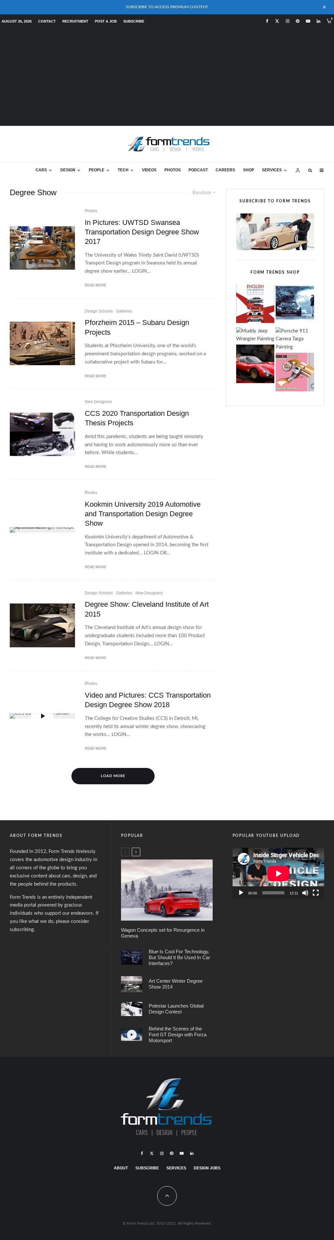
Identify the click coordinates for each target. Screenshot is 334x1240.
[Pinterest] (298, 21)
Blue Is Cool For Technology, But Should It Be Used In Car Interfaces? (179, 957)
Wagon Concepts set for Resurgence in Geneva (163, 933)
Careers (225, 170)
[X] (277, 21)
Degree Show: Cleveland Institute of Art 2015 (147, 609)
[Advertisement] (167, 77)
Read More (95, 285)
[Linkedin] (318, 21)
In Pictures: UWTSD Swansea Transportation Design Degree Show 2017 (142, 232)
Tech (123, 170)
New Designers (98, 401)
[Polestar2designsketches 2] (131, 1009)
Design (67, 170)
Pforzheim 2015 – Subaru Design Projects (137, 327)
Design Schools (99, 311)
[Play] (241, 893)
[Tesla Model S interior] (131, 957)
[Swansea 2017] (42, 248)
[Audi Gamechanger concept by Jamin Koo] (42, 530)
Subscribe (133, 21)
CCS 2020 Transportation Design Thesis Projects (137, 418)
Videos (149, 170)
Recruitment (75, 21)
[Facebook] (267, 21)
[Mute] (305, 893)
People (96, 170)
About (121, 1168)
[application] (278, 873)
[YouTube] (308, 21)
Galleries (124, 311)
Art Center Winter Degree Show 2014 (176, 984)
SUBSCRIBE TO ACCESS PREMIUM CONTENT (167, 7)
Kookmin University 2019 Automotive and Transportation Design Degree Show (143, 514)
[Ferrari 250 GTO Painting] (295, 305)
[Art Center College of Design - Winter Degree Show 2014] (131, 984)
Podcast (198, 170)
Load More (113, 776)
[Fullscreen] (315, 893)
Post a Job (106, 21)
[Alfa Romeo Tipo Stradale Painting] (255, 365)
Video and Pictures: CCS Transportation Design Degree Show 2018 (148, 700)
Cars (41, 170)
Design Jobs (207, 1168)
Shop (248, 170)
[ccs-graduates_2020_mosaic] (42, 434)
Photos (172, 170)
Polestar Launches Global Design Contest (176, 1008)
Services (272, 170)
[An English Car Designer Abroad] (255, 305)
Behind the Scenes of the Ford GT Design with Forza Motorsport (177, 1034)
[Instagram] (287, 21)
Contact (47, 21)
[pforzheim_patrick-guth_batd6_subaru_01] (42, 343)
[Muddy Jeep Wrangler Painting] (255, 335)
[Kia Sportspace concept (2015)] (166, 890)
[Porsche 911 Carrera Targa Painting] (295, 339)
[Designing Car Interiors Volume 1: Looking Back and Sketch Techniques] (295, 373)
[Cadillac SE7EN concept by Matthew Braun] (42, 625)
